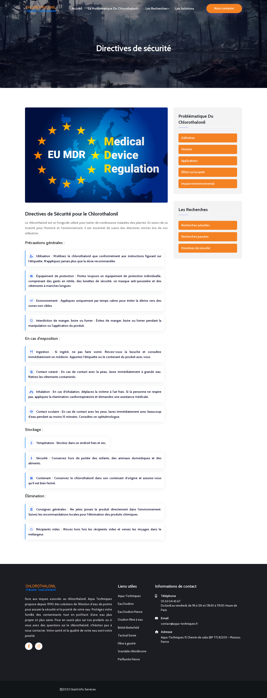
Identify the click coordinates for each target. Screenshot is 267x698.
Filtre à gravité (127, 643)
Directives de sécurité (195, 248)
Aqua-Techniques (129, 596)
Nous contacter (224, 8)
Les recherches (156, 8)
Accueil (77, 8)
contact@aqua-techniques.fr (179, 624)
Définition (188, 138)
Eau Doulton (126, 604)
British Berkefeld (128, 627)
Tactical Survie (127, 635)
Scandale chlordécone (132, 651)
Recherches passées (195, 236)
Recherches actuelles (195, 225)
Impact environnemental (197, 183)
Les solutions (184, 8)
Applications (189, 161)
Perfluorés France (129, 659)
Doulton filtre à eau (130, 619)
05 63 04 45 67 (170, 601)
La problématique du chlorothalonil (113, 8)
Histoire (186, 149)
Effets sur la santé (193, 172)
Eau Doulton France (130, 612)
